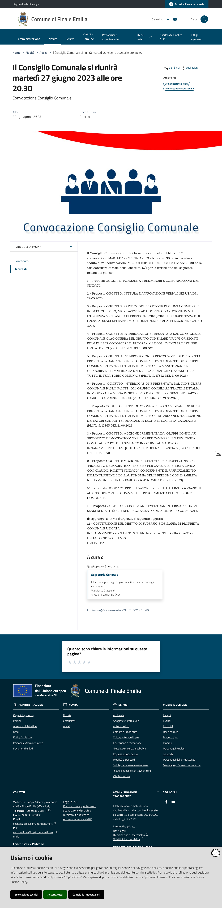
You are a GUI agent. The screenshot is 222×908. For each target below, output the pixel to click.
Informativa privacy (124, 826)
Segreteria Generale (104, 574)
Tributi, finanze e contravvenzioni (132, 771)
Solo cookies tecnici (26, 894)
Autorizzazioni (121, 726)
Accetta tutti (55, 894)
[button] (204, 19)
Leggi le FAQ (70, 802)
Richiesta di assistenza (76, 815)
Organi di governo (23, 715)
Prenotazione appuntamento (79, 806)
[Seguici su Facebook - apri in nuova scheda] (166, 19)
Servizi (123, 705)
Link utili (168, 726)
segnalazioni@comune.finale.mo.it (33, 824)
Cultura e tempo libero (126, 737)
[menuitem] (29, 39)
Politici (17, 721)
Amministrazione (31, 705)
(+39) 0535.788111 (35, 811)
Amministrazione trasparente (125, 794)
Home (16, 52)
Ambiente (118, 715)
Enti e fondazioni (22, 737)
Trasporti (168, 754)
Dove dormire (170, 732)
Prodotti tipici (170, 737)
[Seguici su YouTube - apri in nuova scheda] (173, 19)
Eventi (166, 721)
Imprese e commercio (125, 754)
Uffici (16, 732)
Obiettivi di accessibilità (126, 839)
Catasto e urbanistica (125, 732)
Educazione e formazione (127, 743)
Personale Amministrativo (28, 743)
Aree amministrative (25, 726)
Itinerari (167, 743)
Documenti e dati (23, 748)
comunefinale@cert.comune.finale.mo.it (33, 834)
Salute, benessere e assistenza (130, 765)
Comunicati (69, 721)
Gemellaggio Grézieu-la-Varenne (181, 765)
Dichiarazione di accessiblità (129, 835)
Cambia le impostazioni (86, 894)
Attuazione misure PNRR (77, 819)
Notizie (67, 715)
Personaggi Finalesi (174, 748)
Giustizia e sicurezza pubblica (129, 748)
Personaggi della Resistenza (179, 759)
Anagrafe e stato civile (126, 721)
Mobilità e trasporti (124, 759)
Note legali (119, 831)
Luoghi (167, 715)
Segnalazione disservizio (77, 810)
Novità (30, 52)
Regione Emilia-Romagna (26, 4)
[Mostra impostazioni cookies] (218, 454)
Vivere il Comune (175, 705)
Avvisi (43, 52)
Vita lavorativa (121, 776)
